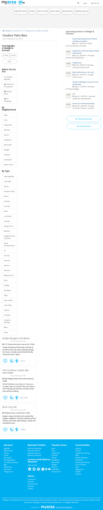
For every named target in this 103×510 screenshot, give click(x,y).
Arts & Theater (80, 464)
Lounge (7, 221)
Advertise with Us (34, 453)
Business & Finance (82, 462)
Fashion (78, 474)
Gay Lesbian (8, 300)
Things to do (30, 30)
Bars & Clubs (43, 30)
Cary (5, 120)
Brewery (7, 231)
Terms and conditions (64, 507)
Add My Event (85, 126)
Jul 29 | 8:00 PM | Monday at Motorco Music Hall (83, 65)
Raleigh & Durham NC (13, 30)
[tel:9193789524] (11, 398)
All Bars (32, 11)
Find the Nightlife (8, 78)
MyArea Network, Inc (56, 502)
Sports (6, 186)
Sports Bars (55, 11)
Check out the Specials (9, 85)
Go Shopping (7, 100)
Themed (7, 270)
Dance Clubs (42, 11)
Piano (6, 332)
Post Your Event (34, 451)
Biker (6, 327)
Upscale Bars (67, 11)
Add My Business (84, 119)
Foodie (78, 471)
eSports (78, 448)
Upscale (7, 201)
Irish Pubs (7, 181)
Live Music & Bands (11, 462)
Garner (6, 135)
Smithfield (8, 160)
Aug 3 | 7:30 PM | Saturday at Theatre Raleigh (81, 85)
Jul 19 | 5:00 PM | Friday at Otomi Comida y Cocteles (81, 42)
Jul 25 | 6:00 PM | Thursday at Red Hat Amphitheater (82, 54)
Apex (6, 115)
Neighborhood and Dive (9, 237)
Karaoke (7, 260)
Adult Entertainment (9, 244)
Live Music (8, 216)
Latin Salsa (8, 305)
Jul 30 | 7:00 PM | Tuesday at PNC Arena (83, 74)
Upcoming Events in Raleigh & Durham (80, 32)
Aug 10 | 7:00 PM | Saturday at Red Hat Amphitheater (83, 96)
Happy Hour (8, 226)
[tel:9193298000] (11, 361)
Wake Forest (8, 164)
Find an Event (8, 92)
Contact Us (32, 479)
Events (6, 453)
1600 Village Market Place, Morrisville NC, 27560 (18, 380)
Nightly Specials (82, 11)
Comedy (7, 315)
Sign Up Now (32, 465)
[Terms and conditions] (47, 507)
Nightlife (7, 448)
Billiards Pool (8, 275)
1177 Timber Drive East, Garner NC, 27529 (18, 344)
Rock (6, 280)
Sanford (7, 155)
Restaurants (8, 451)
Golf (76, 467)
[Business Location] (17, 361)
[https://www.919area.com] (9, 2)
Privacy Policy (33, 484)
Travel (6, 455)
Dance (6, 196)
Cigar (6, 295)
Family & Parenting (82, 453)
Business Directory (34, 455)
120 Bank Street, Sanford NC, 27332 (16, 413)
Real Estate (8, 467)
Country (7, 206)
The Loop (7, 469)
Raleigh (6, 150)
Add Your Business (34, 448)
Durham (7, 130)
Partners (31, 482)
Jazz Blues (7, 290)
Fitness (78, 451)
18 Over (7, 255)
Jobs (5, 464)
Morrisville (8, 145)
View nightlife (9, 176)
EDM (77, 455)
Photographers (9, 460)
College (6, 285)
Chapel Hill (8, 125)
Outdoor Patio (9, 191)
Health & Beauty (81, 458)
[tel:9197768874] (11, 429)
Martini (6, 265)
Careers (30, 488)
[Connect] (5, 361)
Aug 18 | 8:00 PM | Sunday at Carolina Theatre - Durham (83, 105)
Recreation (8, 458)
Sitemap (31, 486)
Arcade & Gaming (7, 321)
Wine (6, 211)
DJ (4, 250)
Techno (6, 310)
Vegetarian (79, 469)
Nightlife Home (20, 11)
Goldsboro (8, 140)
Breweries (79, 460)
